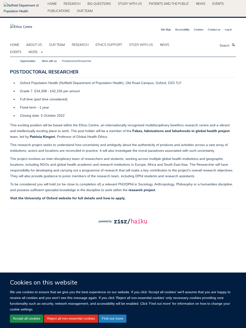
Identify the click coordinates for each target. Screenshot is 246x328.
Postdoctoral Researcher (44, 72)
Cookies (198, 29)
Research (72, 4)
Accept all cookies (26, 318)
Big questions (99, 4)
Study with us (130, 4)
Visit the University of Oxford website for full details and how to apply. (67, 198)
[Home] (14, 61)
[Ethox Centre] (21, 25)
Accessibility (182, 29)
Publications (59, 11)
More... (34, 52)
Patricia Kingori (42, 137)
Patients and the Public (169, 4)
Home (52, 4)
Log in (228, 29)
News (200, 4)
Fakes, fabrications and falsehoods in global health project (181, 131)
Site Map (166, 29)
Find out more (112, 318)
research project (142, 190)
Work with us (49, 61)
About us (34, 45)
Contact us (214, 29)
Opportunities (28, 61)
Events (218, 4)
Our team (85, 11)
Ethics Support (109, 45)
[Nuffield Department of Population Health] (24, 8)
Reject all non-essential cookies (71, 318)
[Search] (233, 45)
